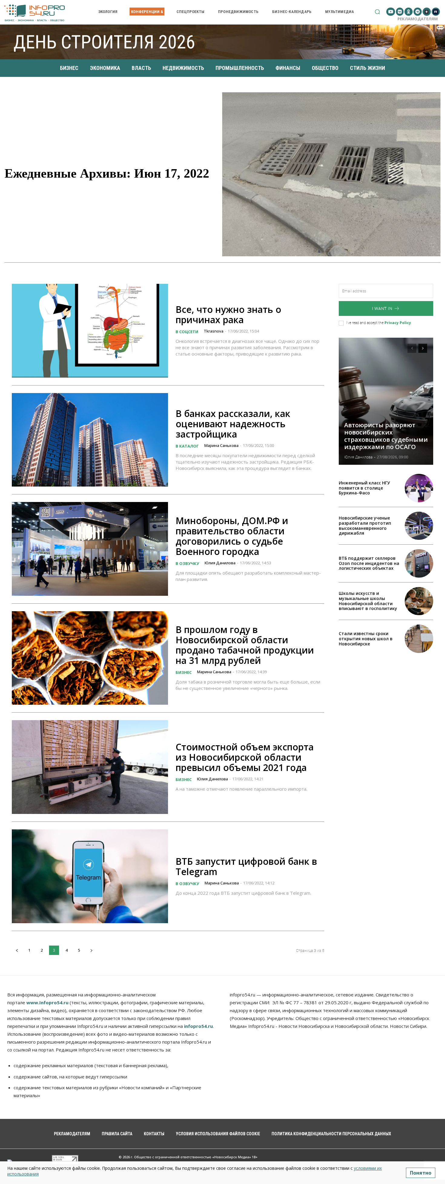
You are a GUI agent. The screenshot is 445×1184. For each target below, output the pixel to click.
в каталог (187, 446)
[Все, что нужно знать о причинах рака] (90, 331)
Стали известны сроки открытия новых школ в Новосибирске (366, 639)
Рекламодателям (417, 18)
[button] (377, 12)
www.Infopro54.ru (47, 1002)
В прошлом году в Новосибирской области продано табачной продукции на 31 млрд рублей (245, 645)
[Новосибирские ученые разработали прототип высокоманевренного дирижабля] (419, 526)
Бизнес (184, 672)
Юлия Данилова (220, 563)
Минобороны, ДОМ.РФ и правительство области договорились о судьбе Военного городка (232, 536)
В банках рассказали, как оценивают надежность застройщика (233, 423)
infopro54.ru (198, 1026)
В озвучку (187, 563)
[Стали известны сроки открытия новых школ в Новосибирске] (419, 639)
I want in (382, 308)
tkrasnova (213, 331)
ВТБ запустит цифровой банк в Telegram (246, 866)
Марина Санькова (221, 445)
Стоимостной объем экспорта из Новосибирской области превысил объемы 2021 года (245, 757)
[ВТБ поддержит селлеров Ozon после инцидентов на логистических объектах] (419, 563)
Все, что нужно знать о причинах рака (228, 314)
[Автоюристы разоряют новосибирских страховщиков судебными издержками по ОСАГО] (386, 401)
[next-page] (91, 950)
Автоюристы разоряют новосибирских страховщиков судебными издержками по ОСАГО (386, 436)
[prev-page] (17, 950)
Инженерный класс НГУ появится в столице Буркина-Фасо (364, 488)
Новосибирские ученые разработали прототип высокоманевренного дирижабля (365, 525)
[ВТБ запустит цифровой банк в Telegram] (90, 876)
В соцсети (187, 331)
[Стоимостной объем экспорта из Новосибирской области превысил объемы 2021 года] (90, 767)
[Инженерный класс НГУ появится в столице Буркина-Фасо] (419, 488)
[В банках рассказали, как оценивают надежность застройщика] (90, 440)
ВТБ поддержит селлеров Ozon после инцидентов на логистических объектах (369, 563)
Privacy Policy (397, 322)
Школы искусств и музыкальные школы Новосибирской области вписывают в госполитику (368, 600)
